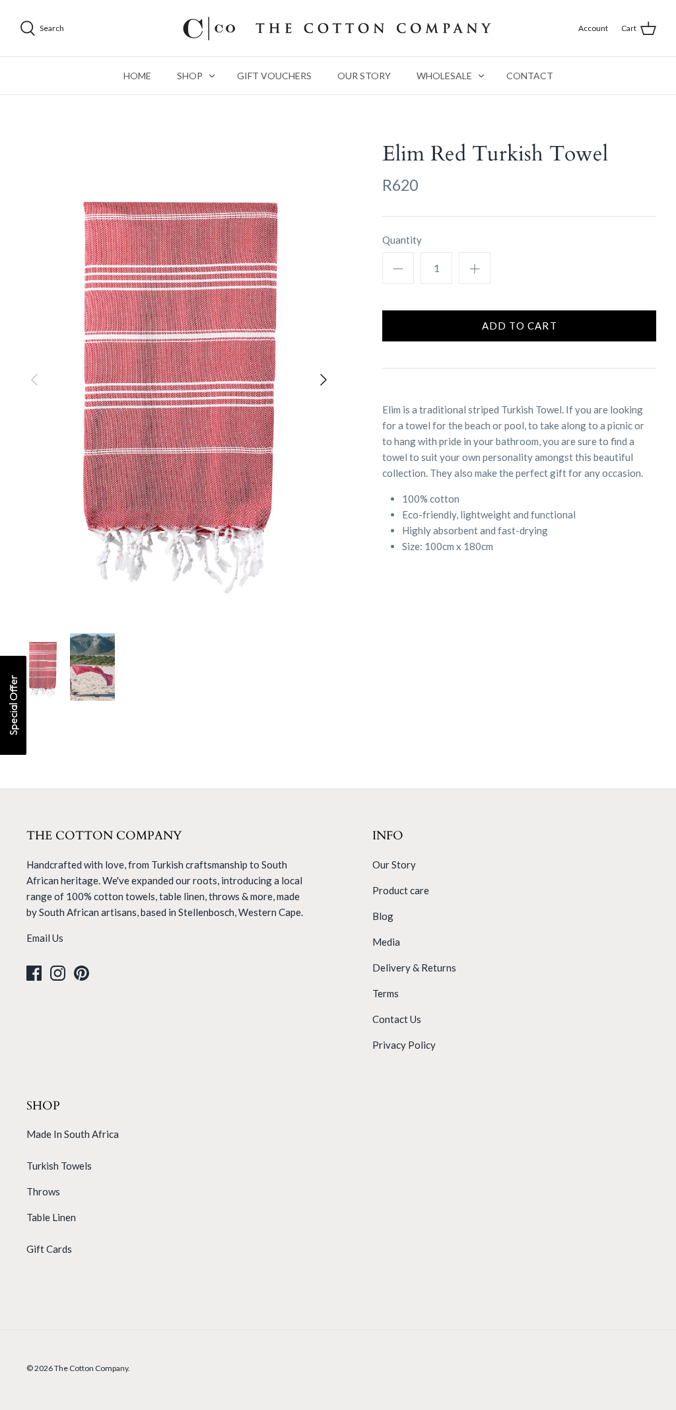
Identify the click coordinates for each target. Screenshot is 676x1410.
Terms (385, 993)
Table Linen (51, 1217)
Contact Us (396, 1019)
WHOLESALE (444, 75)
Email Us (44, 938)
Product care (400, 890)
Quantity (402, 240)
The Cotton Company (91, 1368)
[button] (13, 705)
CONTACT (529, 75)
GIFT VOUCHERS (274, 75)
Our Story (394, 864)
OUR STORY (364, 75)
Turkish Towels (59, 1166)
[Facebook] (34, 973)
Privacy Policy (404, 1045)
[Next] (323, 379)
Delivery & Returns (414, 967)
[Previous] (34, 379)
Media (386, 942)
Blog (382, 916)
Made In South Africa (72, 1134)
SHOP (190, 75)
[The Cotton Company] (338, 28)
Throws (43, 1191)
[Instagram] (57, 973)
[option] (179, 380)
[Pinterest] (81, 973)
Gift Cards (49, 1249)
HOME (137, 75)
